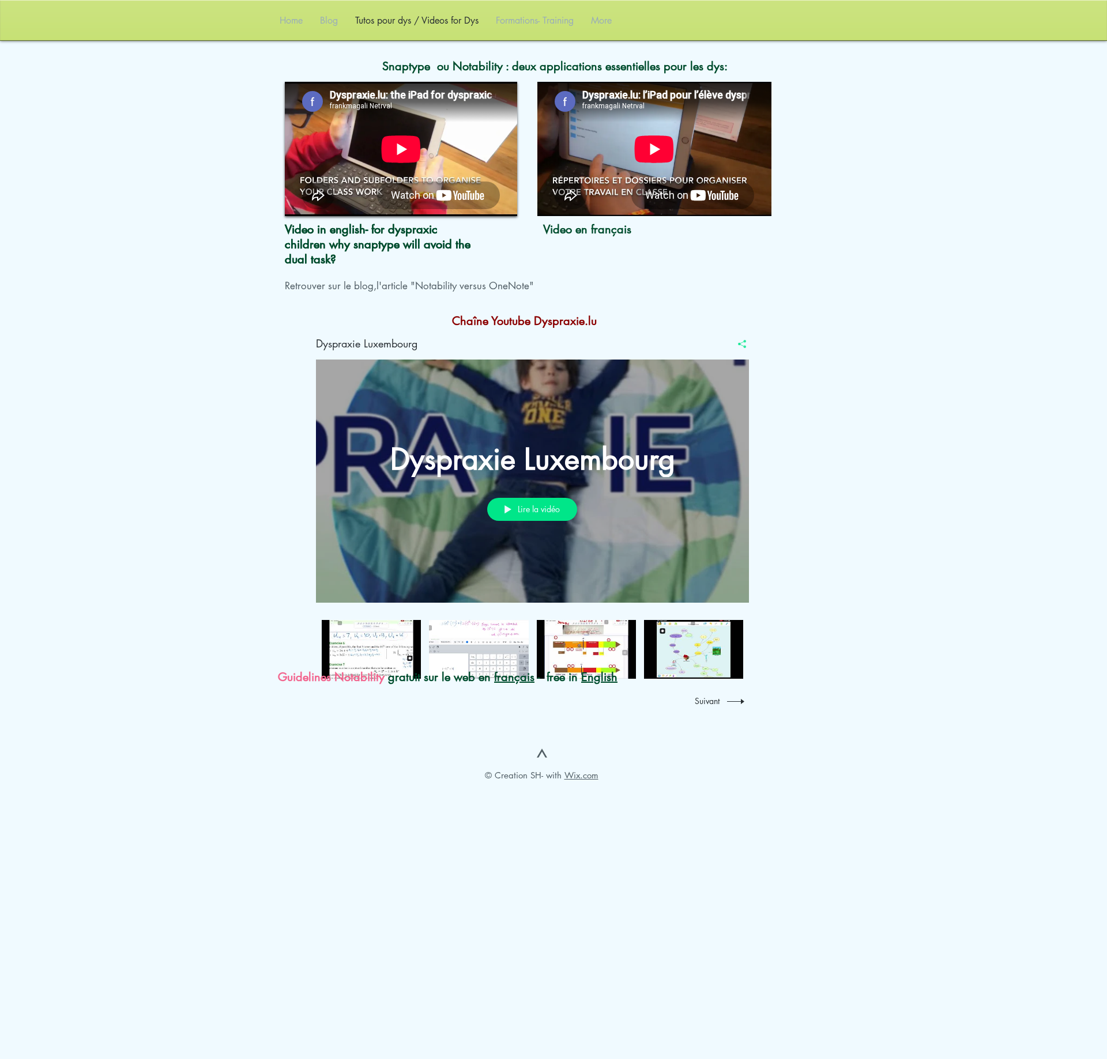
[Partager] (737, 344)
